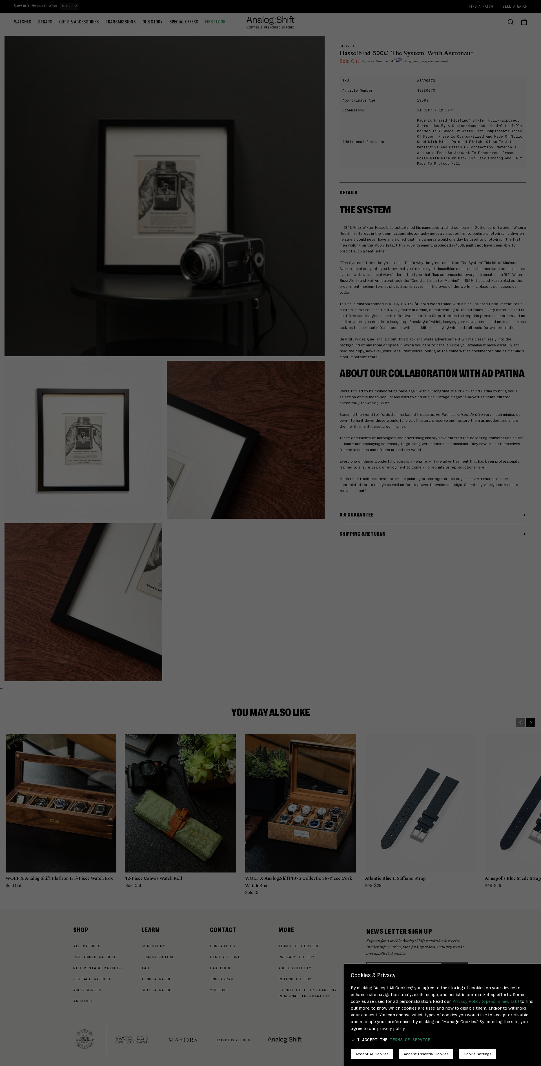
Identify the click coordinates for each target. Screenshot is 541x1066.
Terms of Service (410, 1040)
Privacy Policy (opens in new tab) (485, 1001)
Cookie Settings (477, 1053)
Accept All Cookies (372, 1053)
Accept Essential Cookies (426, 1053)
